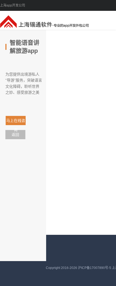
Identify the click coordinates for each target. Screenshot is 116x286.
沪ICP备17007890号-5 (95, 268)
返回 (15, 134)
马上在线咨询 (17, 121)
